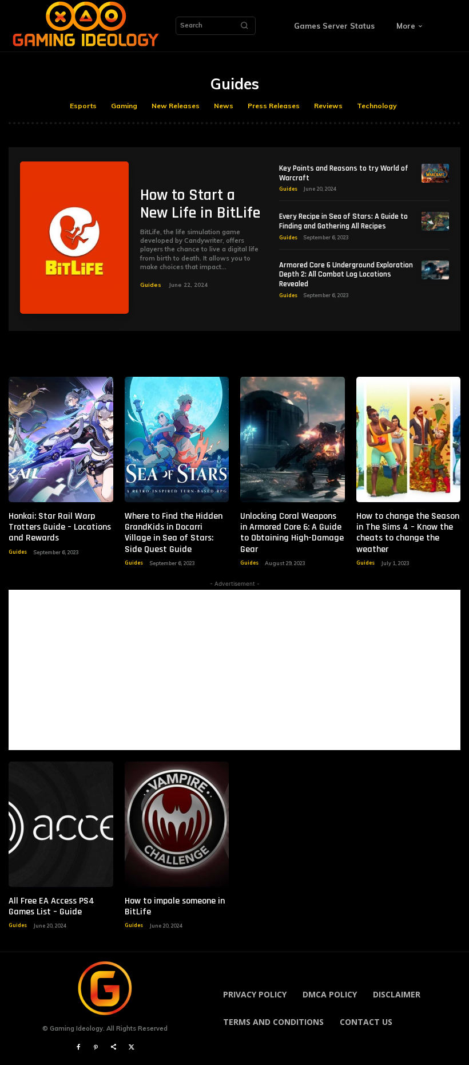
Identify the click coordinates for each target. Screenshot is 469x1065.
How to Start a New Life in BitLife (200, 204)
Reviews (328, 105)
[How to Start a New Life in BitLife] (74, 237)
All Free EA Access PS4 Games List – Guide (51, 906)
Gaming (124, 105)
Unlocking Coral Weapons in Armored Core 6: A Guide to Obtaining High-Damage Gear (292, 532)
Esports (83, 105)
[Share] (113, 1047)
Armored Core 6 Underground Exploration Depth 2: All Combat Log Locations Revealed (346, 275)
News (223, 105)
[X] (131, 1047)
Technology (377, 105)
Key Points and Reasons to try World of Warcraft (343, 173)
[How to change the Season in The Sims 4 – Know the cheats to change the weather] (408, 439)
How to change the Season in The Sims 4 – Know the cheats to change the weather (407, 532)
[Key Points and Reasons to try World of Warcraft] (435, 173)
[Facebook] (78, 1047)
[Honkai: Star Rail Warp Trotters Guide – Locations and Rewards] (61, 439)
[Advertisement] (234, 670)
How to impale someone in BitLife (175, 906)
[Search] (244, 26)
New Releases (176, 105)
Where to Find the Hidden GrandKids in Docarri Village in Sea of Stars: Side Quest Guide (173, 532)
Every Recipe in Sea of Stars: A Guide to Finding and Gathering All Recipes (343, 221)
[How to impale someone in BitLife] (177, 824)
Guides (150, 285)
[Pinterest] (95, 1047)
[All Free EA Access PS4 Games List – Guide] (61, 824)
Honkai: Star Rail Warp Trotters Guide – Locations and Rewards (60, 527)
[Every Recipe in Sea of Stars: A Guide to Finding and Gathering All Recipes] (435, 221)
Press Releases (274, 105)
